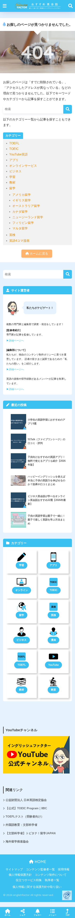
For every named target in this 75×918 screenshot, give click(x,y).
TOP (68, 915)
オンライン (21, 590)
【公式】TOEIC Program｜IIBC (26, 808)
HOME (39, 861)
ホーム (7, 915)
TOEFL (14, 143)
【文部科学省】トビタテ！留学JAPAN (31, 833)
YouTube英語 (18, 154)
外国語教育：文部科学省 (21, 824)
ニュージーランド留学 (27, 217)
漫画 (53, 639)
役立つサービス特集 (29, 880)
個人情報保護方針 (20, 874)
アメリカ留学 (21, 194)
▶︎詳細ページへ (15, 340)
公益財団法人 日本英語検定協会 (26, 800)
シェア (22, 915)
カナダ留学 (20, 211)
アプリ (13, 160)
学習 (12, 176)
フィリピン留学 (23, 222)
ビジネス (15, 171)
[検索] (67, 109)
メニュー (52, 915)
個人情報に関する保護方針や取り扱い (37, 886)
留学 (12, 188)
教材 (12, 182)
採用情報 (63, 869)
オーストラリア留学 (26, 206)
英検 (12, 235)
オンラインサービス (23, 165)
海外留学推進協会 (17, 841)
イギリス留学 (21, 200)
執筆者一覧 (52, 880)
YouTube (53, 664)
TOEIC (14, 148)
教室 (53, 689)
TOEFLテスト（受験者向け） (25, 816)
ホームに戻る (38, 253)
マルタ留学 (20, 228)
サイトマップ (14, 869)
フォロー (37, 915)
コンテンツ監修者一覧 (40, 869)
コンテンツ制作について (51, 874)
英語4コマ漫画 (19, 240)
